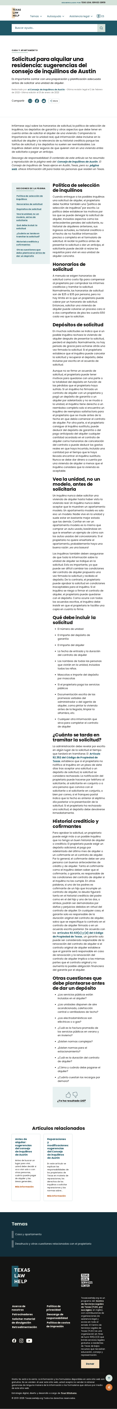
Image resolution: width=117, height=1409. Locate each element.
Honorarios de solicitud (29, 204)
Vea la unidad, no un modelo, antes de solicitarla (27, 217)
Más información (24, 1186)
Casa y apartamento (28, 1234)
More (55, 100)
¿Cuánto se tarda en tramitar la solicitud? (28, 235)
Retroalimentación (24, 1327)
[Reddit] (44, 100)
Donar (90, 1364)
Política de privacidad (53, 1308)
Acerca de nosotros (18, 1308)
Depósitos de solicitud (29, 209)
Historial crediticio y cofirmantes (27, 243)
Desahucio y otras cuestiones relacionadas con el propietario (53, 1243)
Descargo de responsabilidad (57, 1316)
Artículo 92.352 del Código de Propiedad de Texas (76, 757)
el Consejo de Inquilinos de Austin (46, 89)
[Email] (30, 100)
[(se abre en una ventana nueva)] (93, 2)
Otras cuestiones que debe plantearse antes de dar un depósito (30, 252)
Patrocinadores (22, 1314)
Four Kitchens (68, 1393)
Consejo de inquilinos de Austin (77, 161)
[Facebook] (37, 100)
